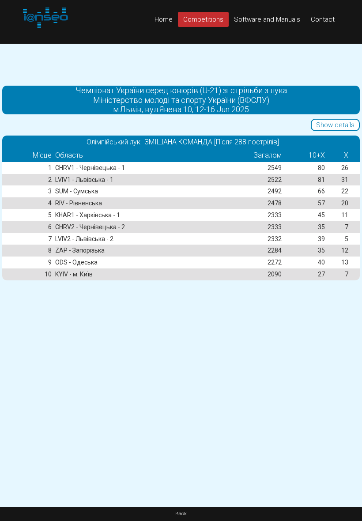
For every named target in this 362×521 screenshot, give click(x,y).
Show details (335, 125)
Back (181, 514)
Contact (323, 19)
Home (164, 19)
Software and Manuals (267, 19)
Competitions (203, 19)
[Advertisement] (181, 63)
